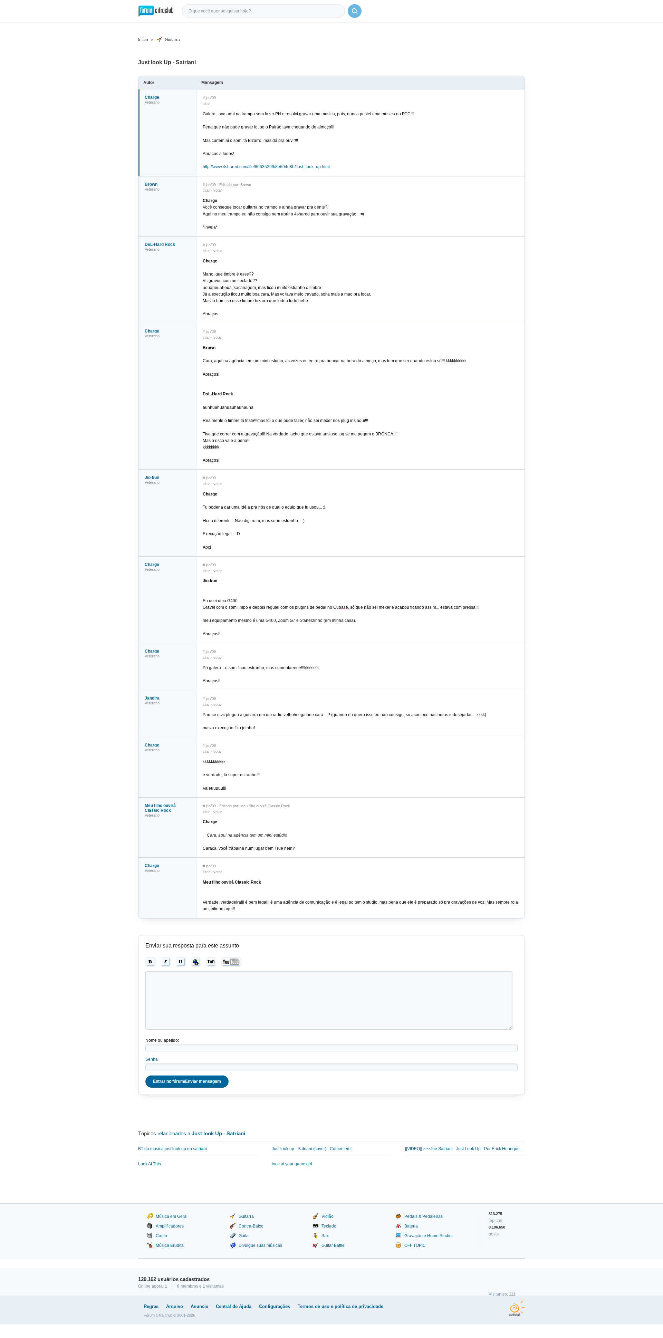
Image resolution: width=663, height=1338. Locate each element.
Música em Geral (172, 1216)
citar (206, 104)
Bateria (411, 1226)
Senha (151, 1059)
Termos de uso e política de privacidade (340, 1306)
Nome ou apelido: (162, 1040)
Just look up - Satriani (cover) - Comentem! (312, 1148)
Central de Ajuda (233, 1306)
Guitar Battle (333, 1245)
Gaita (244, 1235)
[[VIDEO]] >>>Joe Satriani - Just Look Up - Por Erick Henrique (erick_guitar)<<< (465, 1148)
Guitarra (172, 39)
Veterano (152, 102)
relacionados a (201, 1133)
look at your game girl (292, 1164)
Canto (161, 1235)
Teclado (328, 1226)
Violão (327, 1216)
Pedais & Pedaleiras (423, 1216)
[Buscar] (355, 11)
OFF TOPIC (415, 1245)
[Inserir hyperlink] (196, 962)
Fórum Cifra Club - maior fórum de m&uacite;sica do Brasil (156, 11)
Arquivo (174, 1306)
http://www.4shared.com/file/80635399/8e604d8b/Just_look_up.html (266, 166)
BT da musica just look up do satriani (172, 1148)
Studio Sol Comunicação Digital (517, 1308)
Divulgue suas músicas (260, 1245)
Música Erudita (170, 1245)
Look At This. (150, 1164)
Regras (151, 1306)
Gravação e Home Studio (428, 1235)
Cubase (340, 607)
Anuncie (199, 1306)
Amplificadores (170, 1226)
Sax (325, 1235)
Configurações (274, 1306)
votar (217, 190)
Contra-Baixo (251, 1226)
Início (143, 39)
